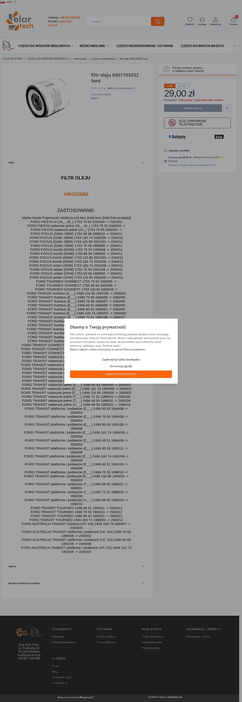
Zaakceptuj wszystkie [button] (121, 374)
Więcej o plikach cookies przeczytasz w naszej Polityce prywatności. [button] (108, 349)
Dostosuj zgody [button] (121, 366)
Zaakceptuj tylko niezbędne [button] (121, 359)
